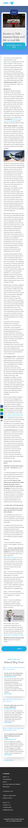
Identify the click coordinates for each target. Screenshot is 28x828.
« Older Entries (8, 760)
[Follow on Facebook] (3, 812)
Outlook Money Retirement (12, 784)
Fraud (14, 12)
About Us (6, 776)
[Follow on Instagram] (9, 812)
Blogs (5, 781)
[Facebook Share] (1, 406)
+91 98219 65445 (7, 807)
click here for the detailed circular (13, 635)
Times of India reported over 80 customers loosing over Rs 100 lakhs (13, 415)
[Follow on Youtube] (6, 812)
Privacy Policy (7, 798)
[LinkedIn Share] (1, 413)
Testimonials (7, 779)
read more (8, 694)
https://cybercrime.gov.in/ (11, 557)
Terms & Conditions (9, 795)
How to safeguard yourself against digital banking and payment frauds (13, 735)
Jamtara (9, 61)
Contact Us (7, 805)
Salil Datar (12, 45)
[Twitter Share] (1, 417)
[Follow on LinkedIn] (12, 812)
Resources (6, 786)
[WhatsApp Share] (1, 410)
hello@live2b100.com (8, 810)
